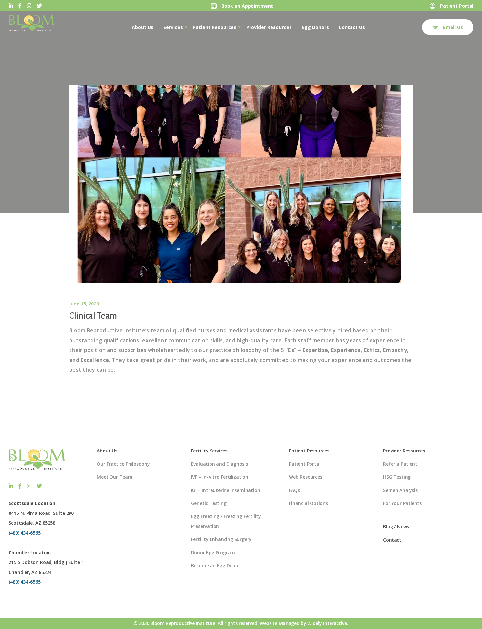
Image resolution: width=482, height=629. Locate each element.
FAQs (294, 490)
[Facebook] (20, 5)
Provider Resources (269, 27)
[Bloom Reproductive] (31, 23)
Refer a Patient (400, 464)
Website (268, 623)
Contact (392, 540)
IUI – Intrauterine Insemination (225, 490)
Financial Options (308, 503)
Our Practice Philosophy (123, 464)
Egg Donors (315, 27)
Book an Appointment (246, 6)
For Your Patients (402, 503)
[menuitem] (142, 27)
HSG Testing (397, 477)
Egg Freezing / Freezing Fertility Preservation (226, 521)
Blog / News (396, 526)
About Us (142, 27)
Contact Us (352, 27)
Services (173, 27)
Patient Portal (456, 6)
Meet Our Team (114, 477)
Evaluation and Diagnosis (219, 464)
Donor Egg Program (213, 552)
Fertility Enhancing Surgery (221, 539)
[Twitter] (39, 5)
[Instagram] (29, 5)
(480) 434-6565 (25, 533)
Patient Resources (214, 27)
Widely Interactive (327, 623)
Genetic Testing (209, 503)
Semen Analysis (400, 490)
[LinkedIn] (11, 5)
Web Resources (305, 477)
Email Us (452, 27)
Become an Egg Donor (215, 565)
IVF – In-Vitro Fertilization (219, 477)
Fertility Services (209, 451)
